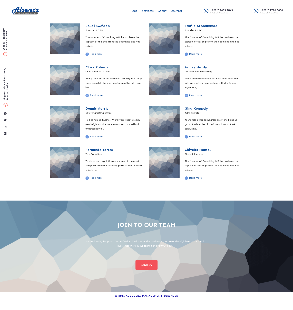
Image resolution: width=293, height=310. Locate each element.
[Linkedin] (5, 133)
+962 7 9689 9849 (221, 10)
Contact (176, 11)
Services (148, 11)
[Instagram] (5, 127)
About (162, 11)
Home (134, 11)
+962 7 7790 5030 (271, 10)
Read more (96, 54)
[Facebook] (5, 113)
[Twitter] (5, 120)
